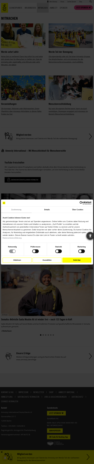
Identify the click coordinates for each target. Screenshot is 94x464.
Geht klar (77, 260)
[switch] (35, 251)
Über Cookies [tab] (77, 210)
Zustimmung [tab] (16, 210)
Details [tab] (47, 210)
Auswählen (47, 260)
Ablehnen (17, 260)
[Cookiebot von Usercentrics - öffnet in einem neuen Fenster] (81, 203)
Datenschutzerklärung (12, 238)
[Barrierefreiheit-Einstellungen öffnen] (90, 236)
